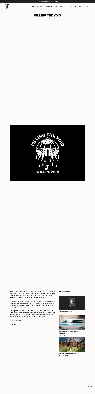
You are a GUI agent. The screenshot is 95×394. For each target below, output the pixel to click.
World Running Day (66, 311)
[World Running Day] (72, 303)
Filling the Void (15, 291)
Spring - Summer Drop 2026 (69, 353)
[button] (33, 6)
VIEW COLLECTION (16, 320)
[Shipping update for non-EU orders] (72, 322)
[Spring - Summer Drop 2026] (72, 344)
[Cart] (90, 6)
